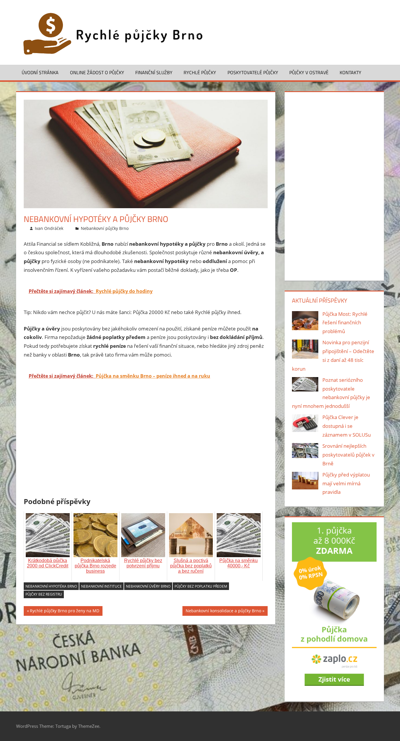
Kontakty (350, 72)
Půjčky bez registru (43, 594)
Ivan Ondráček (49, 228)
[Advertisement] (146, 450)
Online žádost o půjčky (97, 72)
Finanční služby (153, 72)
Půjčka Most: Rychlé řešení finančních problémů (344, 323)
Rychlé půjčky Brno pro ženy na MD (64, 612)
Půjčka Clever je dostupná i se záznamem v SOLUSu (346, 426)
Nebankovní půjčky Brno (105, 228)
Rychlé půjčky (200, 72)
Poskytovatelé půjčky (253, 72)
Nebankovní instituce (101, 586)
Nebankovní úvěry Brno (148, 586)
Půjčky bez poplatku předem (201, 586)
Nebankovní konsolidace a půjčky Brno (223, 612)
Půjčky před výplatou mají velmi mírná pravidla (346, 483)
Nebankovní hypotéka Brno (51, 586)
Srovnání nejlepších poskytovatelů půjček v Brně (348, 454)
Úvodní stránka (40, 72)
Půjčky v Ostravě (309, 72)
